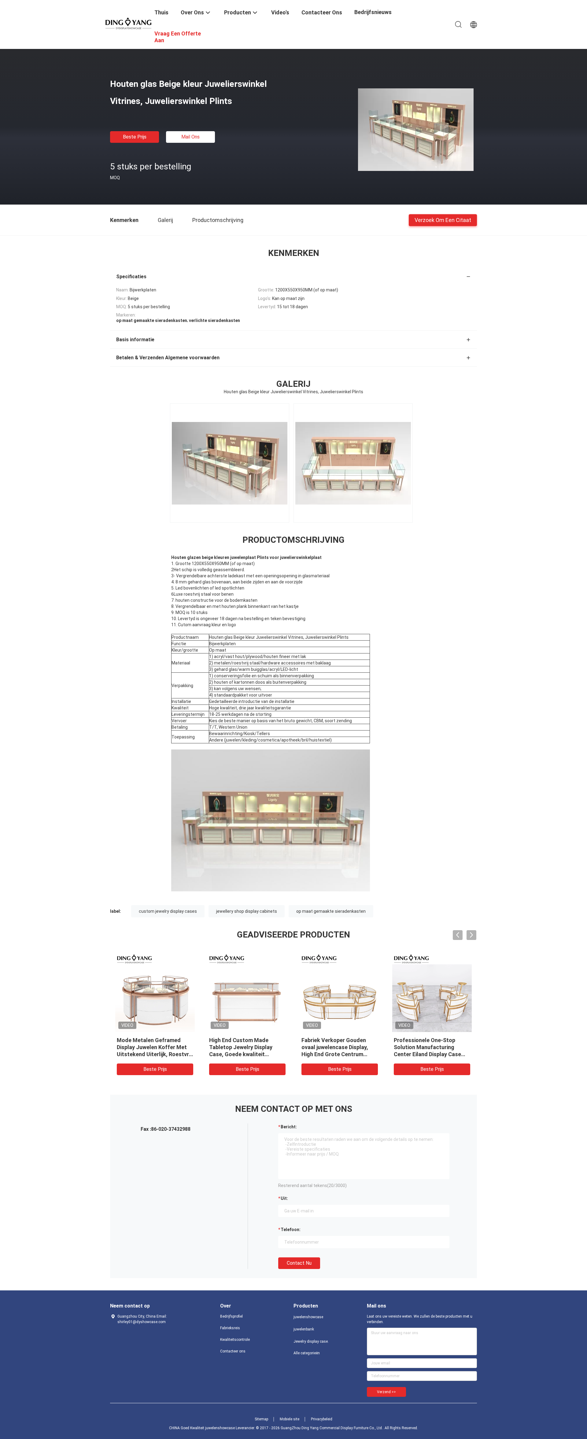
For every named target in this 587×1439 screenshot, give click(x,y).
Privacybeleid (321, 1419)
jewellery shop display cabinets (246, 911)
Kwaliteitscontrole (235, 1339)
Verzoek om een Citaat (443, 219)
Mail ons (190, 137)
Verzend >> (386, 1392)
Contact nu (299, 1263)
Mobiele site (289, 1419)
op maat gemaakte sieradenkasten (331, 911)
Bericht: (289, 1126)
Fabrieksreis (230, 1328)
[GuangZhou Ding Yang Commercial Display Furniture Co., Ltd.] (128, 22)
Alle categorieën (307, 1353)
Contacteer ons (233, 1351)
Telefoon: (291, 1229)
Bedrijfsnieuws (373, 12)
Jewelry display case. (311, 1341)
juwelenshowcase (308, 1317)
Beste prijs (134, 137)
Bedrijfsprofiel (231, 1316)
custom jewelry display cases (168, 911)
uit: (284, 1198)
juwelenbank (304, 1329)
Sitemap (261, 1419)
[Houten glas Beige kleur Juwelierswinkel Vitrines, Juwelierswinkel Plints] (416, 129)
